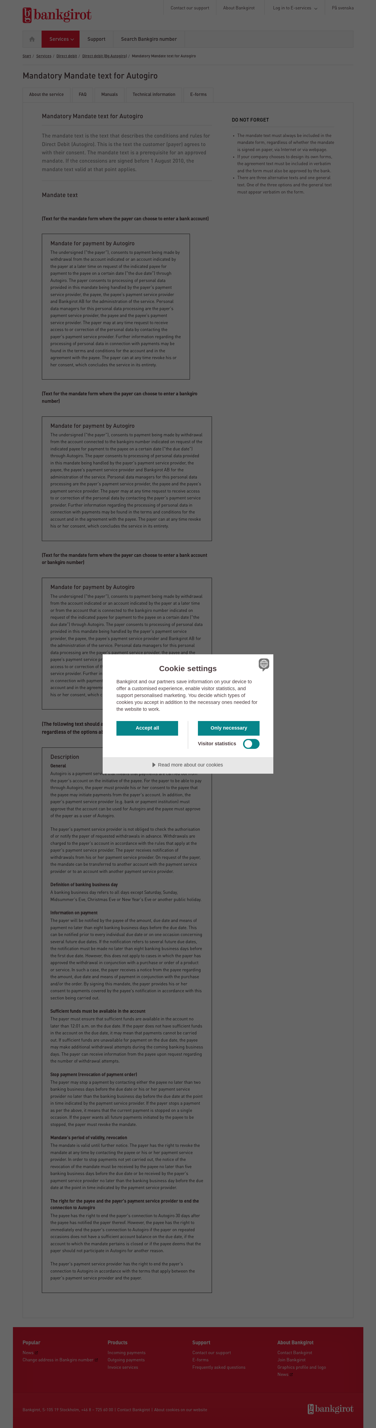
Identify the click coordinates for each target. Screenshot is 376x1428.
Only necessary (229, 728)
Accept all (147, 728)
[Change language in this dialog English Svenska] (263, 664)
